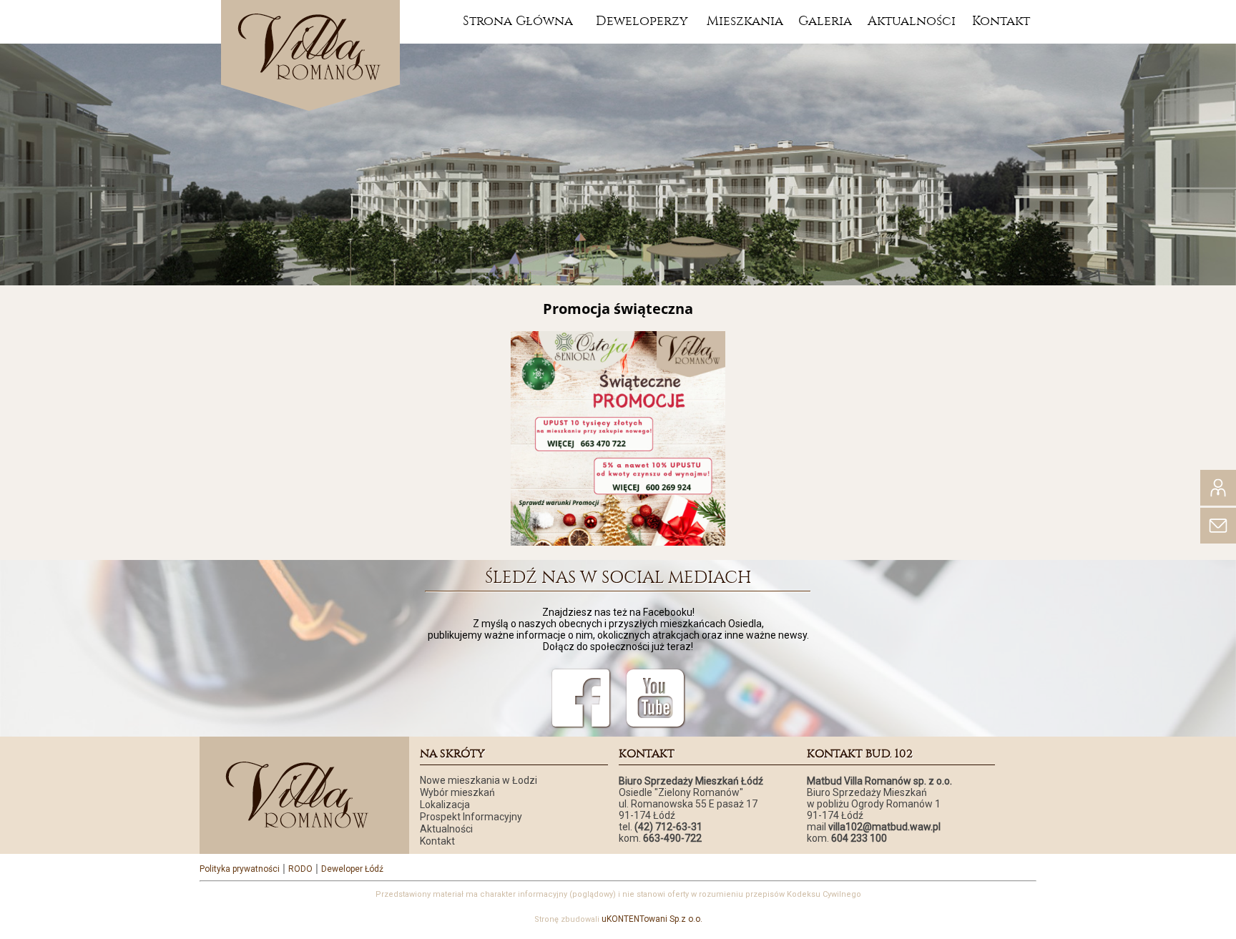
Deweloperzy (642, 21)
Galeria (825, 21)
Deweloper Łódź (352, 869)
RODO (300, 869)
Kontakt (1001, 21)
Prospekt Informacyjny (471, 816)
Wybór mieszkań (457, 792)
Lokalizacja (445, 804)
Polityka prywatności (240, 869)
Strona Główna (518, 21)
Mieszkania (745, 21)
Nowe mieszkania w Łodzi (478, 780)
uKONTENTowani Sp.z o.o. (652, 919)
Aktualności (912, 21)
